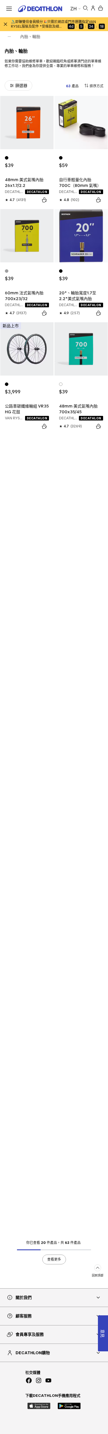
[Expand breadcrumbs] (9, 36)
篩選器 (21, 85)
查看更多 (54, 1259)
